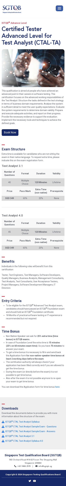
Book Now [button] (10, 132)
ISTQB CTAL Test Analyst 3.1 (19, 436)
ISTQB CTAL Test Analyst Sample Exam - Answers (29, 431)
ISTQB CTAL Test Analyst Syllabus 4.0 (23, 441)
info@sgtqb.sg (45, 466)
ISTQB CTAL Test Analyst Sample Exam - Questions (30, 426)
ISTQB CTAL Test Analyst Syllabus (22, 422)
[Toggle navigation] (59, 8)
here (57, 387)
